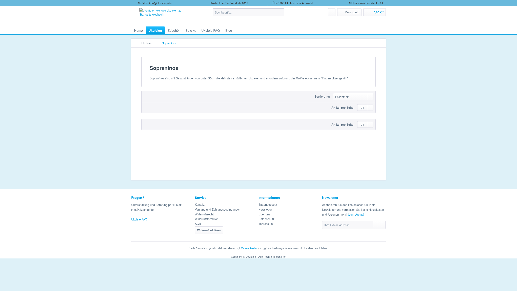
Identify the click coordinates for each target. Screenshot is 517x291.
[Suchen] (280, 12)
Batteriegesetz (267, 204)
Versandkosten (249, 248)
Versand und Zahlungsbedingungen (218, 209)
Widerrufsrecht (204, 214)
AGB (198, 224)
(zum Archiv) (356, 214)
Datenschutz (266, 219)
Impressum (265, 224)
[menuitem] (248, 14)
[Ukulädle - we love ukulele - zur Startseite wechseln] (167, 15)
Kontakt (200, 204)
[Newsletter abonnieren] (379, 225)
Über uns (264, 214)
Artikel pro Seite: (342, 107)
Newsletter (265, 209)
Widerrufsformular (206, 219)
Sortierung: (322, 96)
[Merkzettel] (331, 12)
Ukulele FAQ (139, 219)
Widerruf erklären (209, 230)
